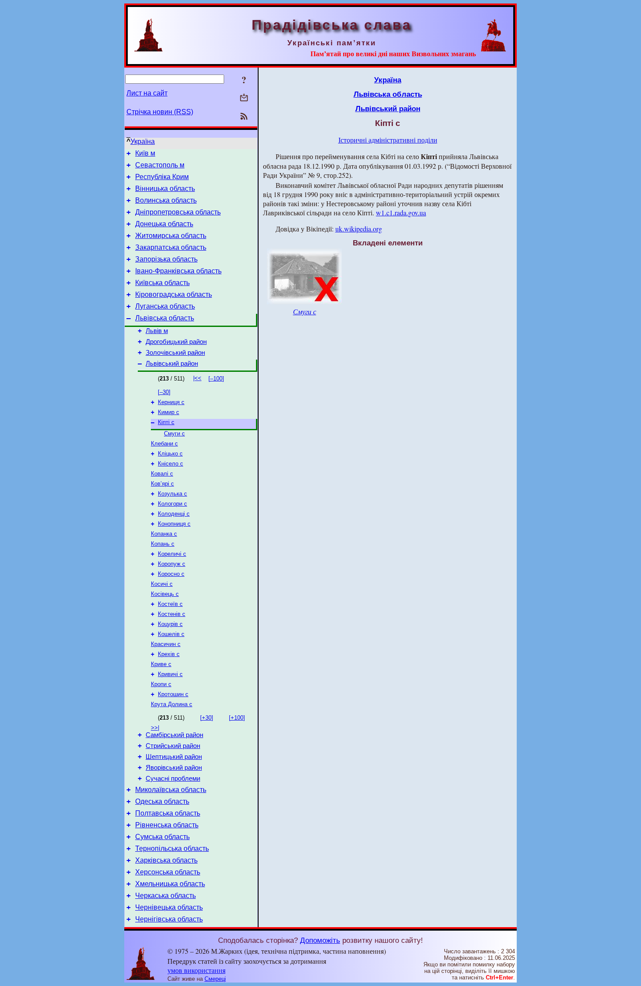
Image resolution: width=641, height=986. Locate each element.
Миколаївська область (170, 789)
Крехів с (169, 654)
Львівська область (164, 318)
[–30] (164, 392)
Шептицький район (174, 756)
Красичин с (166, 644)
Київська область (162, 282)
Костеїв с (170, 604)
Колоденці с (174, 513)
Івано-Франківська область (178, 271)
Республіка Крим (162, 176)
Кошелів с (171, 634)
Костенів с (171, 614)
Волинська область (166, 200)
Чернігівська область (169, 919)
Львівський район (172, 363)
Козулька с (172, 493)
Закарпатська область (170, 247)
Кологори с (172, 503)
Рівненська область (166, 825)
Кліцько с (170, 453)
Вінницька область (165, 188)
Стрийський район (173, 745)
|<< (197, 378)
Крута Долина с (171, 704)
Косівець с (165, 594)
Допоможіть (320, 940)
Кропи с (161, 684)
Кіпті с (166, 422)
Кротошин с (173, 694)
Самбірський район (174, 734)
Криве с (161, 664)
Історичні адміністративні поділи (387, 139)
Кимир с (168, 412)
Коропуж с (171, 564)
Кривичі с (170, 674)
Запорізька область (166, 259)
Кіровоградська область (173, 294)
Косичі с (162, 584)
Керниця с (171, 402)
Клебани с (164, 443)
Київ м (145, 153)
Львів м (157, 330)
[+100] (237, 717)
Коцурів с (170, 624)
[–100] (216, 378)
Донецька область (164, 224)
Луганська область (165, 306)
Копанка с (164, 533)
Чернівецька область (169, 907)
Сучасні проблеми (173, 778)
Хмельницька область (170, 883)
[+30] (206, 717)
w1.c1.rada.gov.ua (401, 212)
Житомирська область (170, 235)
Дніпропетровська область (178, 212)
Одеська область (162, 801)
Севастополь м (159, 165)
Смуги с (174, 433)
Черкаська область (165, 895)
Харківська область (166, 860)
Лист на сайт (146, 93)
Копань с (162, 544)
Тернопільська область (172, 848)
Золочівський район (175, 352)
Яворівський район (174, 767)
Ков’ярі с (162, 483)
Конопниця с (174, 523)
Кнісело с (170, 463)
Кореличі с (172, 554)
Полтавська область (167, 813)
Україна (142, 141)
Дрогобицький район (176, 341)
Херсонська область (167, 872)
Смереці (215, 979)
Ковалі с (162, 473)
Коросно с (171, 574)
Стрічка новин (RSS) (159, 112)
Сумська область (162, 836)
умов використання (196, 970)
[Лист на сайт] (244, 98)
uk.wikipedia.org (358, 228)
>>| (155, 727)
